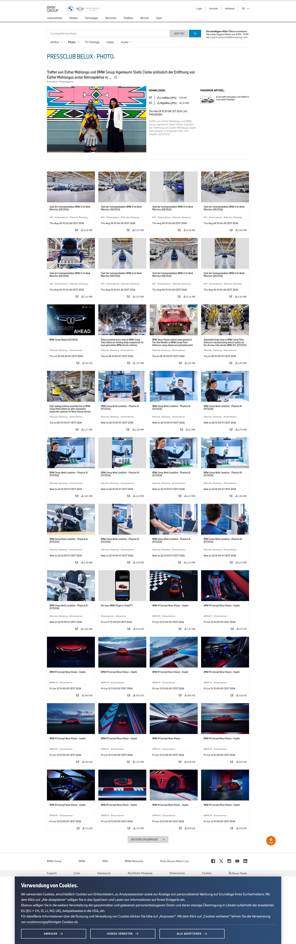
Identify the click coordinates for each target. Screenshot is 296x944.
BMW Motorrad (134, 861)
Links (77, 873)
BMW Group (54, 861)
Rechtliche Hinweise (140, 873)
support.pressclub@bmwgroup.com (229, 37)
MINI (105, 861)
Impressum (104, 873)
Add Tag (179, 33)
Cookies (207, 873)
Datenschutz (177, 873)
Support (52, 873)
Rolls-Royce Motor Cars (174, 861)
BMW (82, 861)
